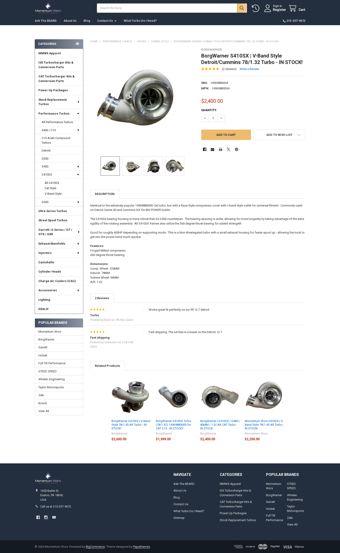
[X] (228, 149)
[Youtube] (54, 517)
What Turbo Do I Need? (140, 20)
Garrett (42, 347)
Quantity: (209, 110)
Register (279, 10)
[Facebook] (204, 149)
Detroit (46, 150)
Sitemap (179, 518)
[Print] (220, 149)
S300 (45, 158)
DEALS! (43, 309)
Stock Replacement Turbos (52, 102)
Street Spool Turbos (52, 220)
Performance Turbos (53, 113)
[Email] (212, 149)
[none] (142, 100)
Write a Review (249, 69)
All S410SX (52, 183)
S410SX (47, 174)
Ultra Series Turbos (52, 211)
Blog (86, 20)
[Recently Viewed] (256, 8)
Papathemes (141, 546)
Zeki (41, 395)
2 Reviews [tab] (102, 298)
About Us (70, 20)
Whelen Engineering (51, 379)
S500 (45, 202)
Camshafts (46, 262)
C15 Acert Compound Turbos (56, 140)
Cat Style (50, 188)
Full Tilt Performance (51, 363)
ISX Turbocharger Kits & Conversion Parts (56, 65)
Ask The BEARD (46, 20)
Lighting (44, 299)
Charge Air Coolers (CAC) (57, 281)
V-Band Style (53, 193)
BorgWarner (46, 339)
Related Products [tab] (107, 366)
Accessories (47, 290)
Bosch (42, 403)
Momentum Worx (49, 331)
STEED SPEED (47, 371)
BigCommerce (95, 546)
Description (104, 194)
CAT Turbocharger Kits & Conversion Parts (56, 79)
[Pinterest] (236, 149)
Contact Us (105, 20)
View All (43, 411)
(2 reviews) (229, 69)
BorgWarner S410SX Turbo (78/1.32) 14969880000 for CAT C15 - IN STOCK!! (173, 424)
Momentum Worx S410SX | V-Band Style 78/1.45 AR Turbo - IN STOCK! (264, 424)
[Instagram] (46, 517)
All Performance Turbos (57, 122)
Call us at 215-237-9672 (55, 506)
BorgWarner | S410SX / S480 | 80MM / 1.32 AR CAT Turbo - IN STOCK (219, 424)
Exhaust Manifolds (51, 243)
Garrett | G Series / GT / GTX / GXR (55, 232)
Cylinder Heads (49, 271)
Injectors (45, 253)
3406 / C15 (49, 130)
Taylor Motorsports (51, 387)
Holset (42, 355)
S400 (45, 166)
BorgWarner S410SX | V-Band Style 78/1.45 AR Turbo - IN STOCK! (130, 424)
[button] (279, 135)
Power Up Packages (53, 90)
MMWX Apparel (49, 53)
